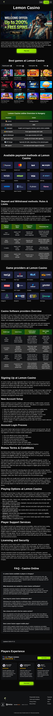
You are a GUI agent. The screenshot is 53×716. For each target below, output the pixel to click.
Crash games (32, 65)
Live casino (19, 65)
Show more (26, 683)
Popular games (6, 65)
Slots (45, 65)
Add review (44, 657)
